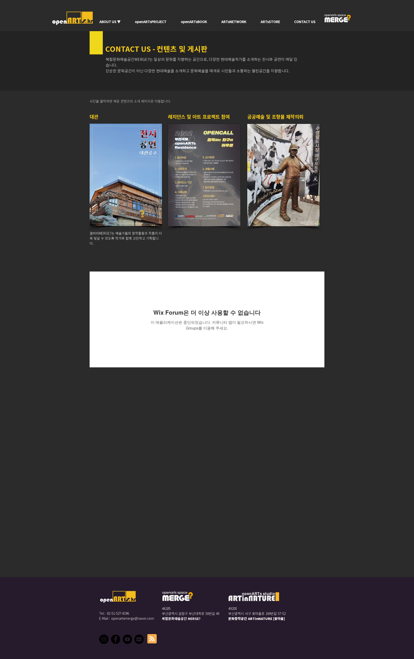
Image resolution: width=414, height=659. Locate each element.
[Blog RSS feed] (152, 639)
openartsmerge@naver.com (132, 618)
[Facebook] (115, 639)
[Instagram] (104, 639)
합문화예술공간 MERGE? (183, 618)
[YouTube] (127, 639)
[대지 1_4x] (139, 639)
